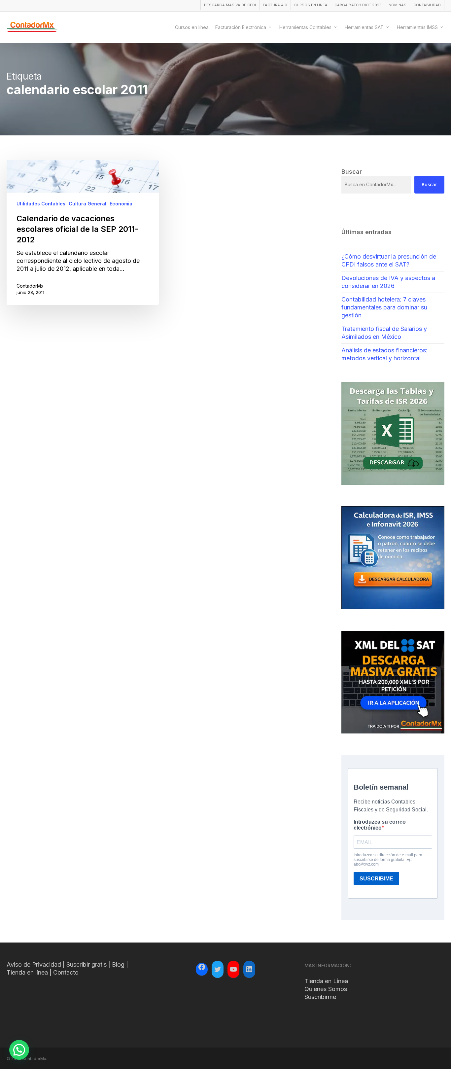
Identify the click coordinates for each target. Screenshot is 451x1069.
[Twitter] (218, 969)
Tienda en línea (27, 972)
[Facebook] (202, 968)
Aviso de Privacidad (34, 964)
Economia (121, 203)
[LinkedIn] (249, 969)
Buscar (429, 184)
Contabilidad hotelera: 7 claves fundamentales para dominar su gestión (384, 307)
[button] (19, 1050)
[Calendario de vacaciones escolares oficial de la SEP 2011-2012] (83, 232)
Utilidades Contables (41, 203)
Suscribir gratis (86, 964)
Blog (118, 964)
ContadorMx (30, 286)
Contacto (66, 972)
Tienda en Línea (326, 981)
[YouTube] (233, 969)
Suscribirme (320, 996)
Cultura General (87, 203)
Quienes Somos (325, 988)
